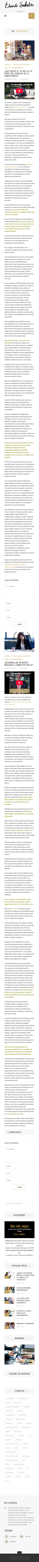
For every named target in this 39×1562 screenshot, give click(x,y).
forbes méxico (17, 1431)
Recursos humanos (19, 1464)
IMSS (29, 1435)
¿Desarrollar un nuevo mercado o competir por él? (19, 663)
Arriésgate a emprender (25, 1323)
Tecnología (18, 1476)
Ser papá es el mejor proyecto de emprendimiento (23, 1313)
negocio (25, 1448)
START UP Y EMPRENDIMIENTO (13, 68)
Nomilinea (15, 909)
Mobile (16, 1448)
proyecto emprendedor (12, 1460)
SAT (27, 1468)
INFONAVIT (8, 1439)
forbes (8, 1431)
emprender (9, 1419)
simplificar (21, 1472)
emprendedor (22, 1415)
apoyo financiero (23, 1398)
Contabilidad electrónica (12, 1407)
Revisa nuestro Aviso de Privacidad (20, 1559)
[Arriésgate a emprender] (9, 1323)
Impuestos (21, 1435)
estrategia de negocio (11, 1427)
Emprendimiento (20, 1419)
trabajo (27, 1476)
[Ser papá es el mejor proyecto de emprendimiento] (9, 1311)
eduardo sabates (10, 1415)
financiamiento (26, 1427)
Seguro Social (9, 1472)
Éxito (7, 1480)
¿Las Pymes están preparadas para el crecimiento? (23, 1300)
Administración (10, 1398)
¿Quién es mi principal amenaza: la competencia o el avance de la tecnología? (25, 1276)
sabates (20, 1468)
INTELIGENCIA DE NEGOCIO (22, 64)
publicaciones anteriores (20, 107)
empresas (19, 1423)
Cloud (7, 1402)
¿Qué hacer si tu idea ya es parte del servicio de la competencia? (18, 73)
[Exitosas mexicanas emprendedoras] (9, 1288)
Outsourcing (26, 1456)
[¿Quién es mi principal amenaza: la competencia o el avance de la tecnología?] (9, 1273)
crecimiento (9, 1411)
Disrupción (20, 1411)
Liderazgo (25, 1444)
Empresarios (9, 1423)
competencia (17, 1402)
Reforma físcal (10, 1468)
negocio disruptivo (11, 1452)
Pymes (7, 1464)
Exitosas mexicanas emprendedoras (23, 1289)
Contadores (27, 1407)
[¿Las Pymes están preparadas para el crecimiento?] (9, 1298)
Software (8, 1476)
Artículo (7, 64)
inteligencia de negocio (12, 1444)
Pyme (23, 1460)
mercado (8, 1448)
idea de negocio (10, 1435)
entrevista (29, 1423)
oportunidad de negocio (12, 1456)
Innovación (19, 1439)
